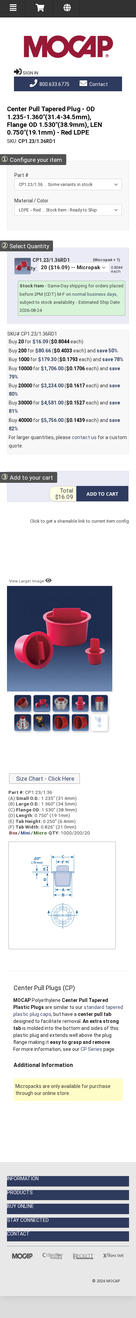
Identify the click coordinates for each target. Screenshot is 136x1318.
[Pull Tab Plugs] (22, 722)
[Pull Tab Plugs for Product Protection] (99, 703)
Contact (98, 84)
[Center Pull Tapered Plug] (80, 722)
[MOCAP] (68, 46)
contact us (84, 437)
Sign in (30, 73)
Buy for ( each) (46, 341)
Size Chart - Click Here (44, 778)
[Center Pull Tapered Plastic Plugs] (22, 703)
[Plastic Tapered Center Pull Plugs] (41, 703)
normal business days (94, 294)
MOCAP (113, 1281)
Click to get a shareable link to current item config (79, 528)
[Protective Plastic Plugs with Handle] (41, 722)
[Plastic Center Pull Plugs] (61, 703)
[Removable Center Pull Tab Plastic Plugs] (80, 703)
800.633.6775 (53, 84)
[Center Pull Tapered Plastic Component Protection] (61, 722)
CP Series (91, 1049)
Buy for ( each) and (63, 350)
